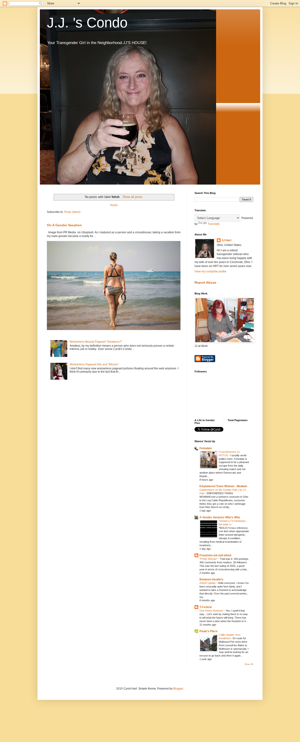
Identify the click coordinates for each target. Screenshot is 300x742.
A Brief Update (207, 583)
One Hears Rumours (211, 610)
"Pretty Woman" (208, 558)
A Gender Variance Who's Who (219, 517)
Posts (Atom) (72, 212)
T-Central (205, 607)
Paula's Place (208, 631)
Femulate (205, 448)
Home (114, 205)
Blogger (178, 688)
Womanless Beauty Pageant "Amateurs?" (96, 341)
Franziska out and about (215, 555)
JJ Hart (226, 240)
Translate (214, 224)
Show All (249, 664)
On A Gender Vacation (64, 225)
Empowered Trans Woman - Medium (223, 486)
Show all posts (132, 197)
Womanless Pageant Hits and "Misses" (94, 364)
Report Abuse (205, 282)
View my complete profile (210, 271)
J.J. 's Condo (87, 22)
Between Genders (211, 579)
